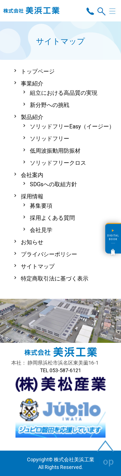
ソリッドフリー (49, 138)
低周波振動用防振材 (55, 150)
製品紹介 (32, 117)
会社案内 (32, 175)
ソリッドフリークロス (58, 162)
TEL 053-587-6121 (60, 370)
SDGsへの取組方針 (53, 184)
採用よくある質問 (52, 217)
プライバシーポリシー (49, 254)
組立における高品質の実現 (63, 92)
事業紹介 (32, 83)
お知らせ (32, 242)
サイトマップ (38, 266)
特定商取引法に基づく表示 (54, 278)
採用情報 (32, 196)
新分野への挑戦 (49, 105)
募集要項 (41, 205)
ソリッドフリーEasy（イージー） (72, 126)
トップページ (38, 71)
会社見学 (41, 230)
